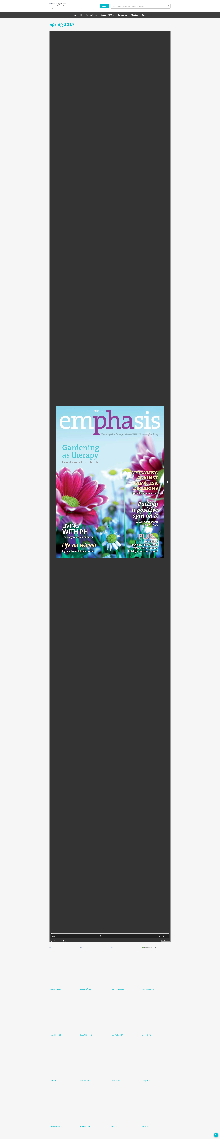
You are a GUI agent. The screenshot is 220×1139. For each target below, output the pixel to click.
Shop (144, 15)
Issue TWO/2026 (55, 989)
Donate (104, 6)
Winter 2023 (54, 1081)
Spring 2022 (115, 1127)
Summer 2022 (85, 1127)
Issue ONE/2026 (85, 989)
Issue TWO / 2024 (117, 1035)
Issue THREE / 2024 (86, 1035)
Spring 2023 (146, 1081)
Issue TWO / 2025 (148, 989)
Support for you (91, 15)
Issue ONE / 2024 (147, 1035)
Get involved (122, 15)
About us (134, 15)
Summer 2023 (115, 1081)
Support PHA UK (107, 15)
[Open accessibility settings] (216, 1135)
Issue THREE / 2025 (117, 989)
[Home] (59, 6)
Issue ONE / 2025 (55, 1035)
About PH (78, 15)
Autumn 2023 (85, 1081)
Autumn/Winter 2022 (57, 1127)
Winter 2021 (146, 1127)
